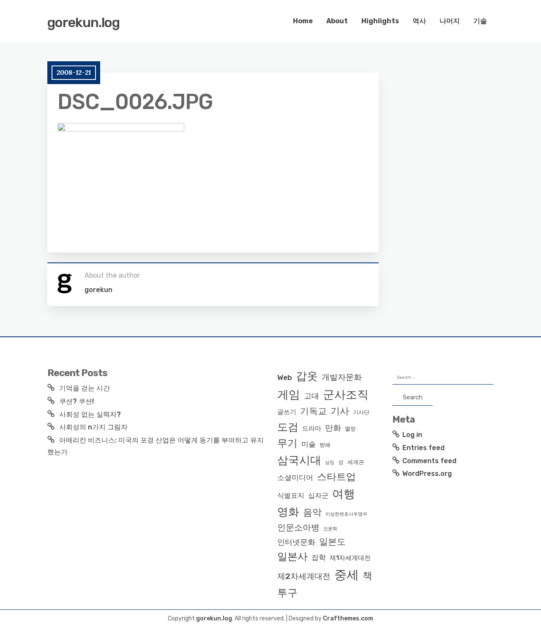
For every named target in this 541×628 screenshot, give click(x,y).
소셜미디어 (295, 477)
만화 (333, 428)
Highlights (380, 21)
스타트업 (336, 477)
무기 (287, 443)
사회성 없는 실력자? (90, 414)
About (337, 21)
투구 (287, 593)
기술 (480, 21)
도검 (287, 427)
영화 (288, 512)
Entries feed (423, 448)
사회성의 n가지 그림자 (93, 427)
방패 (325, 445)
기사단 (361, 412)
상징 (329, 462)
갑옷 (307, 376)
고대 (311, 396)
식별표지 (290, 495)
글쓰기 (286, 412)
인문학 (330, 529)
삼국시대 (299, 460)
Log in (412, 435)
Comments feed (429, 461)
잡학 (318, 557)
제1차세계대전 (350, 558)
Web (284, 377)
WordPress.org (427, 474)
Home (303, 21)
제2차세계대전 (304, 576)
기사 (340, 411)
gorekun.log (83, 22)
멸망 (350, 429)
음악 (312, 512)
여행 (343, 494)
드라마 (311, 428)
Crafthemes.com (348, 618)
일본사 (292, 556)
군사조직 (346, 394)
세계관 (355, 462)
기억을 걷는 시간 (84, 388)
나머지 (450, 21)
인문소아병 (298, 527)
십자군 (318, 495)
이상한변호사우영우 (346, 514)
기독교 (313, 411)
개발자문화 (342, 377)
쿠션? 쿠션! (76, 401)
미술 (308, 444)
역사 (419, 21)
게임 (288, 394)
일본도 (332, 541)
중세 (346, 575)
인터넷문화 (296, 542)
